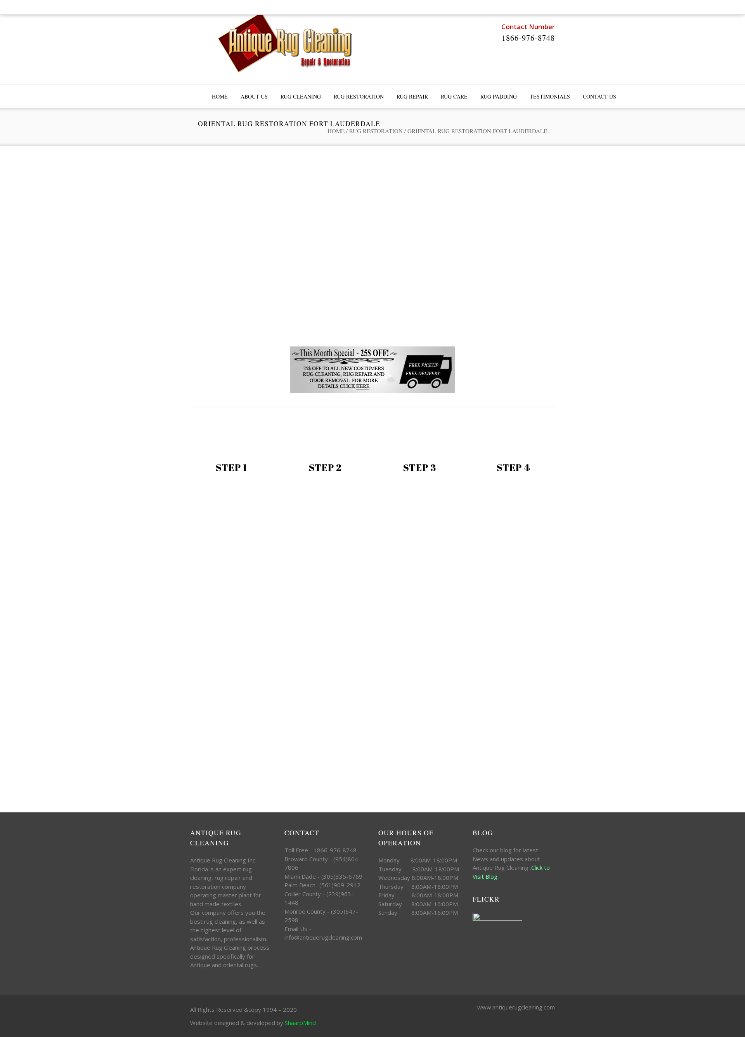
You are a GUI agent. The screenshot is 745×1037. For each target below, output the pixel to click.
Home (336, 131)
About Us (254, 96)
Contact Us (599, 96)
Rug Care (454, 96)
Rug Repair (412, 96)
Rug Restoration (359, 96)
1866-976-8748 (528, 38)
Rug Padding (498, 96)
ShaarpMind (300, 1023)
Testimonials (550, 96)
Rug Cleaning (301, 96)
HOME (220, 96)
